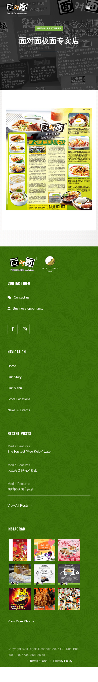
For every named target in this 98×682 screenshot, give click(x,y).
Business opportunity (28, 308)
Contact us (22, 297)
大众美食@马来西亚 (22, 470)
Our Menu (15, 388)
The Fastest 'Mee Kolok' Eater (30, 451)
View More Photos (21, 621)
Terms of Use (38, 661)
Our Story (15, 377)
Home (12, 366)
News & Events (19, 410)
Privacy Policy (62, 661)
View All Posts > (20, 505)
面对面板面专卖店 (21, 489)
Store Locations (19, 399)
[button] (88, 7)
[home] (18, 7)
